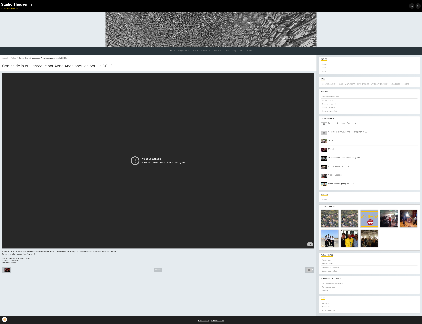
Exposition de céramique (330, 267)
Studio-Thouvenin (379, 84)
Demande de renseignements (332, 283)
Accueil (172, 51)
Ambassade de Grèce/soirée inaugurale (344, 158)
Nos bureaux (326, 260)
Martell (331, 149)
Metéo (241, 51)
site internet (363, 84)
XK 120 (331, 140)
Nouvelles (395, 84)
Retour (158, 270)
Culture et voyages (328, 107)
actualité (350, 84)
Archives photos (327, 264)
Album (227, 51)
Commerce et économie (330, 97)
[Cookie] (4, 319)
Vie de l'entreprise (328, 310)
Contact (249, 51)
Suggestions (182, 51)
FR (418, 6)
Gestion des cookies (217, 321)
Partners (204, 51)
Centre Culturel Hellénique (338, 166)
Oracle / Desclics (335, 175)
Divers (324, 68)
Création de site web (329, 104)
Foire (324, 71)
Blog (234, 51)
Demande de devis (328, 287)
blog (341, 84)
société (406, 84)
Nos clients (326, 307)
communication (329, 84)
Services (216, 51)
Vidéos (13, 58)
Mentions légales (203, 321)
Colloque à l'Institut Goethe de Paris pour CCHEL (347, 132)
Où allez (195, 51)
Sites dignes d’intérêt (329, 111)
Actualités (325, 303)
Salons (324, 64)
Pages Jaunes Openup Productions (342, 183)
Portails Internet (327, 100)
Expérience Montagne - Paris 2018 (342, 123)
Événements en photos (330, 271)
